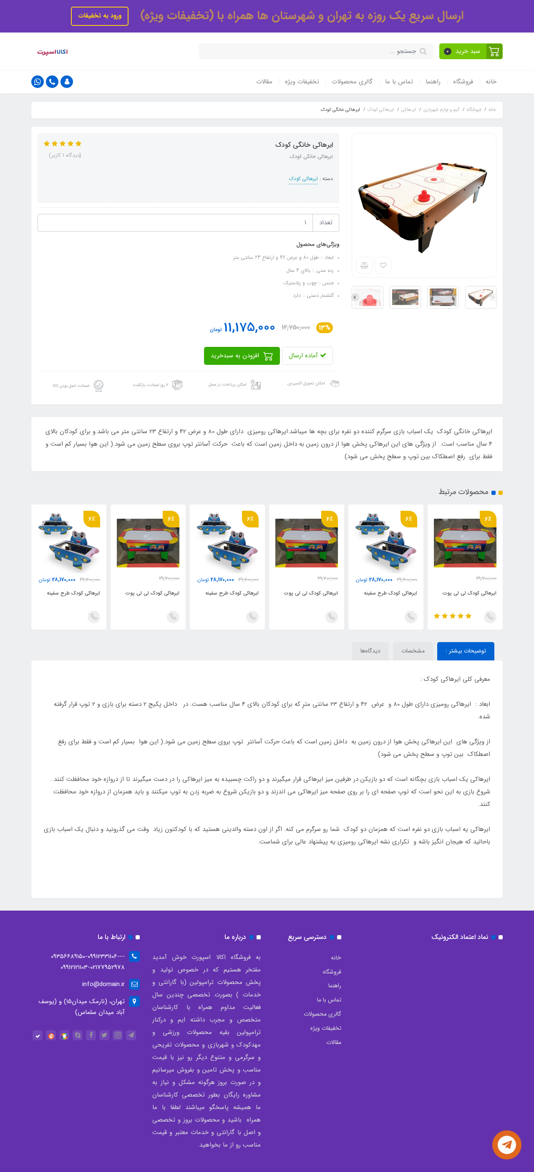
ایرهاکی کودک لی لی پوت (469, 593)
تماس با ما (399, 82)
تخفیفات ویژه (302, 82)
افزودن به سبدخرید (236, 356)
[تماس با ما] (506, 1144)
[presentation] (493, 297)
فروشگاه (463, 82)
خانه (491, 82)
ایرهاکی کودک (303, 179)
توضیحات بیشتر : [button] (466, 650)
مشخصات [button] (413, 650)
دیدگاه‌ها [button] (370, 650)
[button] (471, 51)
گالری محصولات (352, 82)
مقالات (264, 82)
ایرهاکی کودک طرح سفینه (390, 593)
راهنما (433, 82)
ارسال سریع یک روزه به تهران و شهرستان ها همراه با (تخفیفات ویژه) (300, 16)
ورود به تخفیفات (99, 16)
